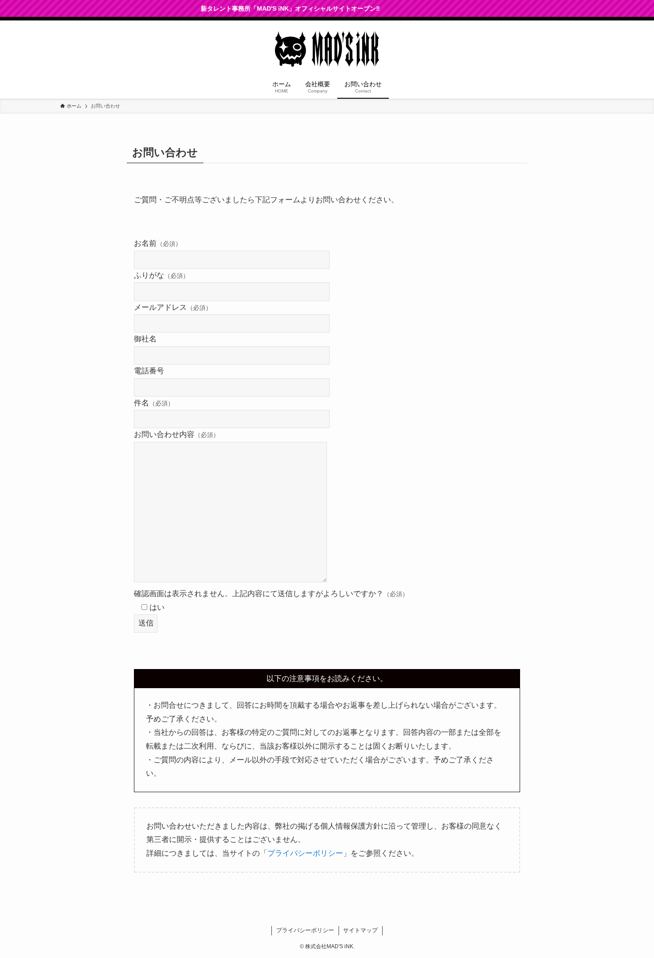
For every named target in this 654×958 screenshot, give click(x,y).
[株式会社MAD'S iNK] (327, 49)
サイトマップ (360, 930)
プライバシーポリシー (305, 853)
